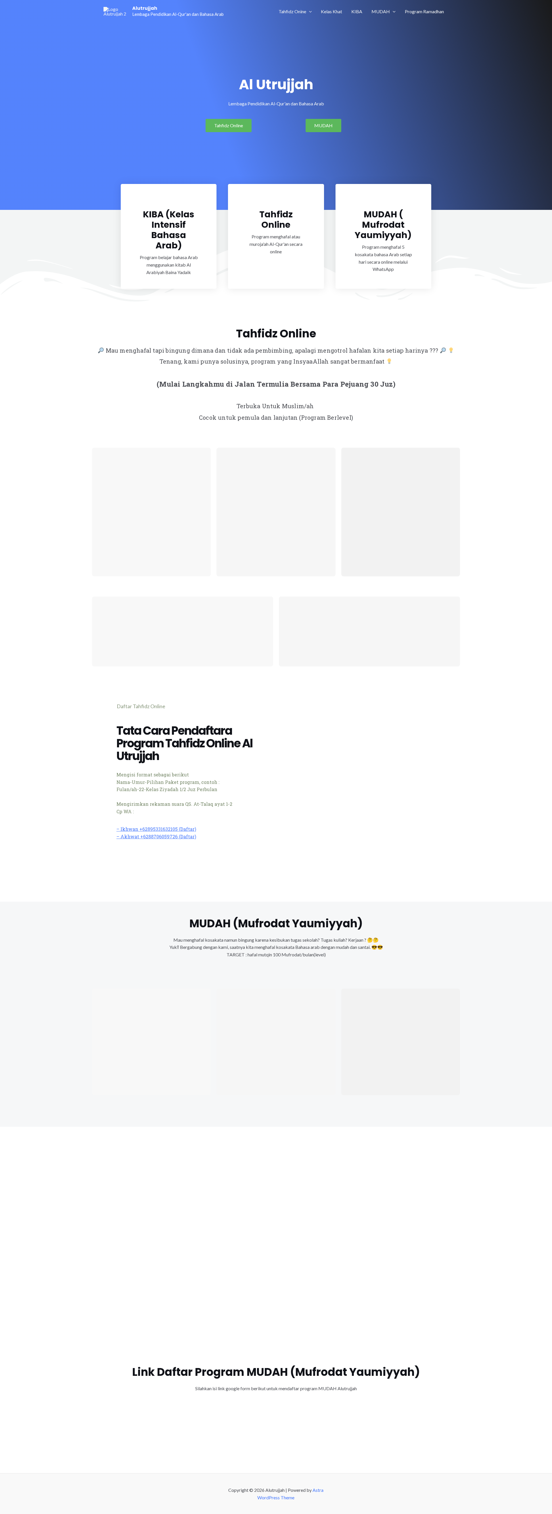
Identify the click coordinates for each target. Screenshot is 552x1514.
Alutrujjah (144, 8)
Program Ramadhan (424, 11)
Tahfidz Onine (292, 11)
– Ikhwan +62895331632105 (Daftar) (156, 829)
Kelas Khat (331, 11)
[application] (309, 11)
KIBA (356, 11)
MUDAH (380, 11)
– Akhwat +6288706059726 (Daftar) (156, 836)
